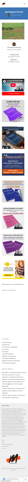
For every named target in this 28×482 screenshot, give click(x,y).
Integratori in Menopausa (9, 356)
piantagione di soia (14, 12)
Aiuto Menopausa (6, 342)
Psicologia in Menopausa (8, 358)
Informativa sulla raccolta (6, 480)
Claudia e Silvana (14, 47)
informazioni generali (8, 354)
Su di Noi (4, 448)
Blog (3, 442)
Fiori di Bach (5, 349)
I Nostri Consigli (5, 446)
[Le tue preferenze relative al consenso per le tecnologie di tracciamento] (25, 479)
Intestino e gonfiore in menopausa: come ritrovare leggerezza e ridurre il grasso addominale (13, 384)
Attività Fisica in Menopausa (9, 347)
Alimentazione (6, 344)
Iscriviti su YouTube (14, 93)
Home (3, 440)
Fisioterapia (5, 351)
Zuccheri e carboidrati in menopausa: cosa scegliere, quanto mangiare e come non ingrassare (13, 391)
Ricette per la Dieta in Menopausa (11, 360)
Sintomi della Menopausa (9, 363)
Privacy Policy (14, 470)
